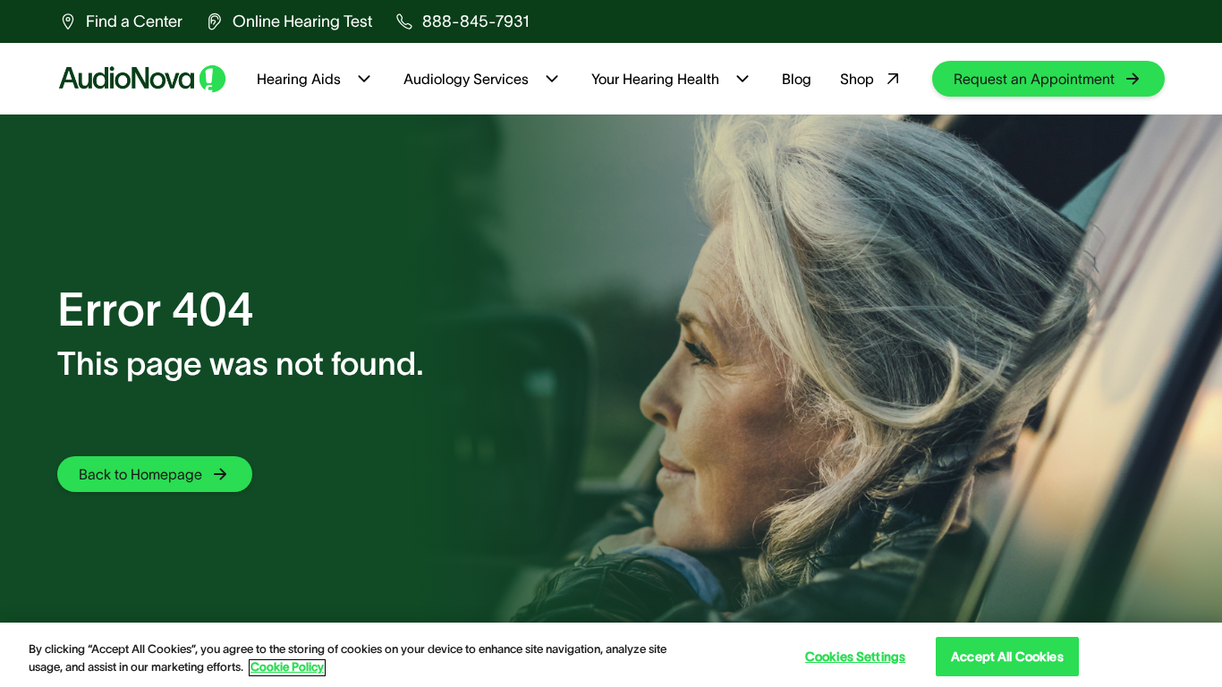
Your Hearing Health (655, 79)
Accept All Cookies (1007, 656)
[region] (611, 655)
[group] (119, 21)
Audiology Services (466, 79)
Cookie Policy (287, 667)
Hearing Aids (299, 79)
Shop (857, 79)
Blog (796, 79)
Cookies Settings (855, 656)
